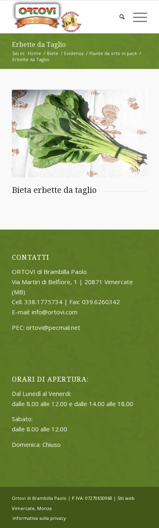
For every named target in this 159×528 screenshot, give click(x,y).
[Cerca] (118, 16)
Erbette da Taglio (39, 45)
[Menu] (136, 16)
